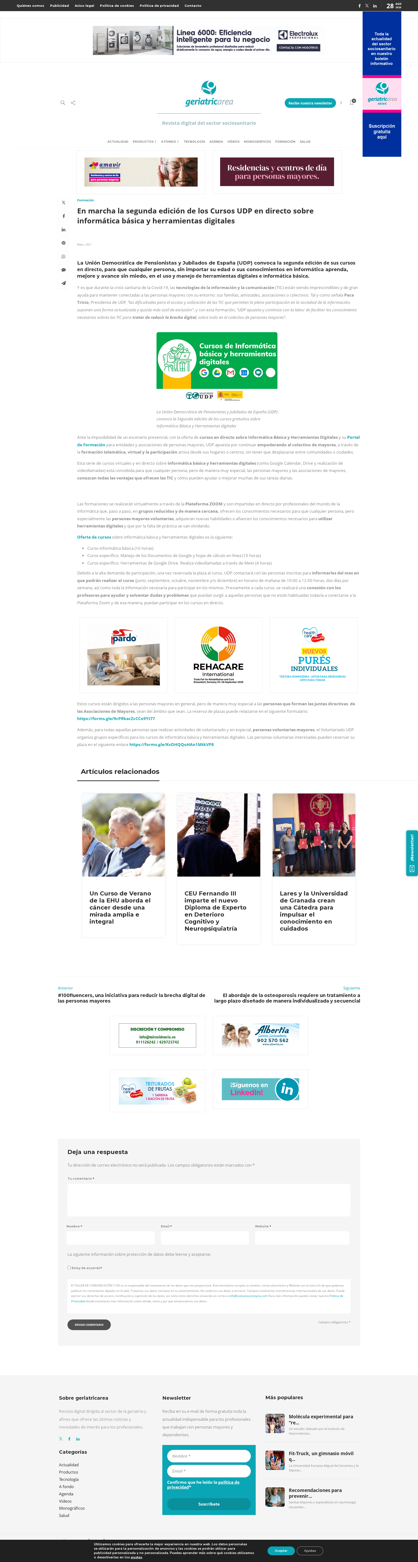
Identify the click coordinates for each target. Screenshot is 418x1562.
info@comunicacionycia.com (248, 1296)
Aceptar (281, 1550)
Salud (305, 141)
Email (166, 1226)
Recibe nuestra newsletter (310, 103)
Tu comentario (80, 1179)
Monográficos (257, 141)
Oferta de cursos (94, 537)
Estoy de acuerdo (87, 1268)
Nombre (74, 1226)
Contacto (193, 6)
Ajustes (310, 1550)
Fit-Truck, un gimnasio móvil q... (321, 1456)
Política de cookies (117, 6)
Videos (65, 1501)
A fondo (168, 141)
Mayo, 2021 (84, 244)
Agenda (216, 141)
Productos (143, 141)
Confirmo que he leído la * (203, 1485)
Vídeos (233, 141)
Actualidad (117, 141)
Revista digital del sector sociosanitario (209, 123)
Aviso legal (84, 6)
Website (263, 1226)
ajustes (136, 1557)
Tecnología (194, 141)
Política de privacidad (159, 6)
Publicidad (59, 6)
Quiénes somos (30, 6)
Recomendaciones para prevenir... (315, 1493)
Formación (285, 141)
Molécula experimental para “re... (321, 1419)
